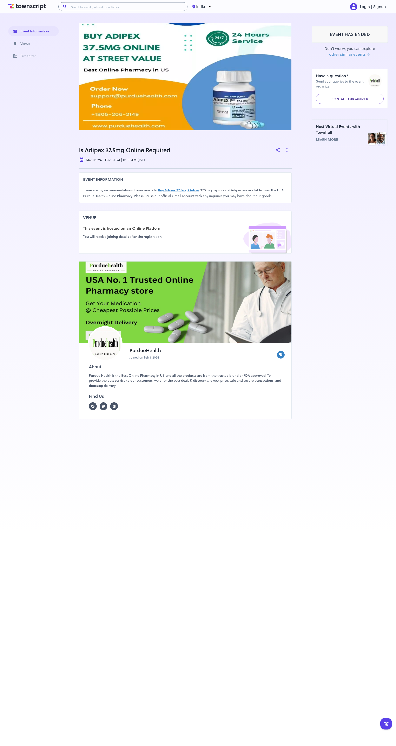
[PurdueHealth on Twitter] (105, 406)
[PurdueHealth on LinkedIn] (115, 406)
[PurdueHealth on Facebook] (94, 406)
